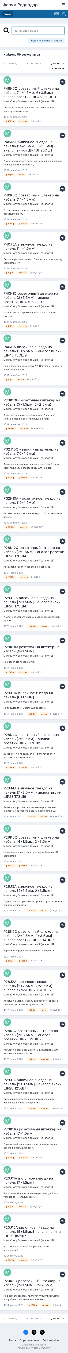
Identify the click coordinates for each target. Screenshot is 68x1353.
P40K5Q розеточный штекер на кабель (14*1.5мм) (31, 197)
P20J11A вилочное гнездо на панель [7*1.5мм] (28, 1180)
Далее (55, 63)
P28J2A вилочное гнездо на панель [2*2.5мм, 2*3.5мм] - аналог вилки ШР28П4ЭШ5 (29, 986)
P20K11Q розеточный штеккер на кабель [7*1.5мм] (32, 1131)
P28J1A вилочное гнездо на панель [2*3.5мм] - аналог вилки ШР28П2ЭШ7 (32, 1084)
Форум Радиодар (20, 4)
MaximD (8, 101)
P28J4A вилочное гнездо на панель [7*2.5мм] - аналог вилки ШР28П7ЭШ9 (32, 792)
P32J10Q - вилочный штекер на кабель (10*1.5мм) (30, 451)
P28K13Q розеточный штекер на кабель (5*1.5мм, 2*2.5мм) (31, 402)
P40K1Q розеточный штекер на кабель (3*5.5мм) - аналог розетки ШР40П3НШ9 (30, 297)
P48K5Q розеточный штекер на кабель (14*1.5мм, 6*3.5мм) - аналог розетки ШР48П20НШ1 (31, 92)
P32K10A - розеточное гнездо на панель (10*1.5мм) (32, 500)
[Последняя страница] (63, 63)
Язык (12, 1340)
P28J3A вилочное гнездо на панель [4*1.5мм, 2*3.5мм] (27, 888)
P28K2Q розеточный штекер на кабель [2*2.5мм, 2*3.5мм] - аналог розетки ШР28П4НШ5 (31, 935)
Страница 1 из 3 (33, 63)
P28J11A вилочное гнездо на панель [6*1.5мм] (28, 695)
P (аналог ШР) (47, 101)
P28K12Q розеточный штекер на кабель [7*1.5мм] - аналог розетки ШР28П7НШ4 (33, 552)
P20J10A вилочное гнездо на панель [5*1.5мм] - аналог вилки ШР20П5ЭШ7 (32, 1231)
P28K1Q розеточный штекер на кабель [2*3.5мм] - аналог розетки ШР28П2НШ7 (30, 1035)
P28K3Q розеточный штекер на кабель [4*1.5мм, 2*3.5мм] (31, 839)
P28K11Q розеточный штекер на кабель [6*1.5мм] (31, 649)
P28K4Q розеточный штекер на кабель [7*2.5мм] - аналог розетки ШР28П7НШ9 (31, 739)
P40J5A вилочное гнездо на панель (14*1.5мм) (27, 246)
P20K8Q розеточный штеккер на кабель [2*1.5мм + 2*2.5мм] (32, 1283)
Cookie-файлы (51, 1340)
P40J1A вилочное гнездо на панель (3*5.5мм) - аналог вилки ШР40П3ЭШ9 (32, 351)
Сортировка (56, 68)
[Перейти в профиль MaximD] (7, 80)
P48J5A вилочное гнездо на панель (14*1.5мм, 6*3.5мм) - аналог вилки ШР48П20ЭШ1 (29, 146)
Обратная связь (29, 1340)
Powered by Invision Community (34, 1348)
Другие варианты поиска (47, 40)
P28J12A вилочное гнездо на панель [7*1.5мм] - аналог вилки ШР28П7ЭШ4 (32, 602)
